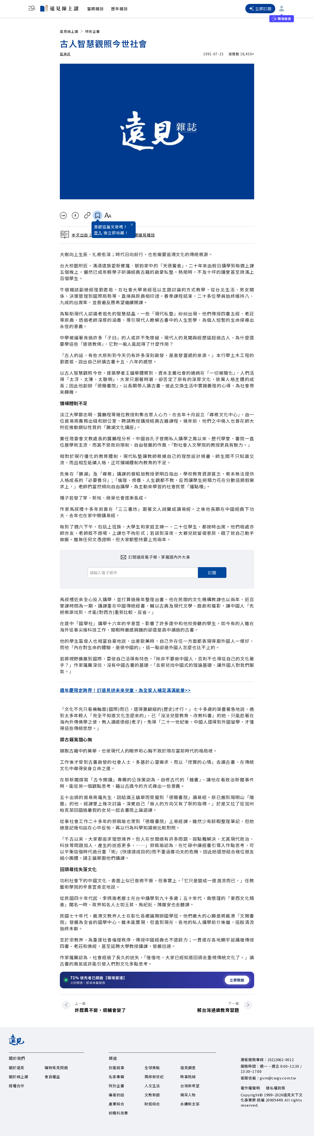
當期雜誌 (95, 9)
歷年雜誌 (119, 9)
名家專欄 (116, 1076)
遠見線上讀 (69, 31)
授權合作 (16, 1085)
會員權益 (52, 1076)
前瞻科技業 (118, 1112)
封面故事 (116, 1067)
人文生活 (152, 1085)
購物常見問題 (56, 1067)
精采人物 (188, 1094)
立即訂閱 (263, 9)
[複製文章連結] (87, 215)
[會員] (282, 8)
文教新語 (152, 1094)
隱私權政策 (275, 1087)
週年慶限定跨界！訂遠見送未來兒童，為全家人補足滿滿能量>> (125, 690)
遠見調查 (188, 1067)
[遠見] (16, 1044)
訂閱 (212, 572)
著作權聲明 (250, 1087)
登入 (98, 233)
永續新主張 (190, 1103)
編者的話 (116, 1094)
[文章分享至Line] (63, 215)
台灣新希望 (190, 1085)
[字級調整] (108, 215)
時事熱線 (188, 1076)
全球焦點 (152, 1067)
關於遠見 (16, 1067)
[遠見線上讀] (59, 8)
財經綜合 (152, 1103)
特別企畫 (92, 31)
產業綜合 (116, 1103)
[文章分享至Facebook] (75, 215)
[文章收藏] (98, 215)
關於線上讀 (18, 1076)
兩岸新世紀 (154, 1076)
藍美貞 (65, 53)
